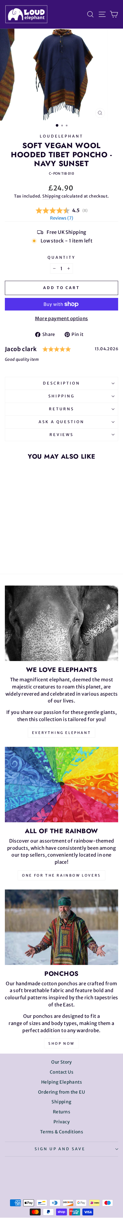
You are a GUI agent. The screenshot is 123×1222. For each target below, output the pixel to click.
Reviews (61, 434)
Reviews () (61, 218)
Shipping (51, 196)
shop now (61, 1043)
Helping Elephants (61, 1082)
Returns (61, 409)
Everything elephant (61, 733)
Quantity (61, 257)
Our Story (61, 1062)
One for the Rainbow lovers (61, 875)
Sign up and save (60, 1149)
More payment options (61, 319)
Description (61, 383)
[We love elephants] (61, 623)
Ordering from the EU (61, 1092)
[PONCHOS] (61, 927)
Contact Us (61, 1072)
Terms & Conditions (61, 1132)
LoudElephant (62, 136)
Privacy (61, 1122)
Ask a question (62, 421)
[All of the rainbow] (61, 784)
